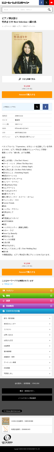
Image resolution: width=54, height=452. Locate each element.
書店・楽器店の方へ (27, 391)
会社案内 (18, 383)
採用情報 (27, 383)
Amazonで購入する (27, 95)
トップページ (6, 26)
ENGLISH (35, 383)
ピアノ (19, 26)
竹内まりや (8, 284)
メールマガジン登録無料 (27, 398)
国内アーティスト (29, 26)
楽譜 (14, 26)
